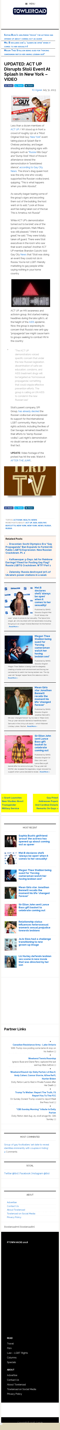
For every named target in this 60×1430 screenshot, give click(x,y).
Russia (32, 152)
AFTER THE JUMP (20, 460)
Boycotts (11, 526)
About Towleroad (16, 1210)
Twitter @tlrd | (12, 1173)
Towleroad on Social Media (21, 1213)
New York (35, 137)
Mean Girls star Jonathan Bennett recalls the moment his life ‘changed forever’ (43, 696)
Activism (17, 520)
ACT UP (15, 129)
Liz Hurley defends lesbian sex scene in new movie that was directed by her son (35, 960)
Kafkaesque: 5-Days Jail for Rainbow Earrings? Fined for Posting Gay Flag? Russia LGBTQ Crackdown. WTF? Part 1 (29, 562)
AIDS (31, 322)
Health (26, 520)
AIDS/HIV (42, 523)
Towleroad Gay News (30, 11)
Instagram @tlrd (40, 1173)
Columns (12, 1357)
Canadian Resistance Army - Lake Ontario (34, 1045)
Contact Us (13, 1206)
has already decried (28, 411)
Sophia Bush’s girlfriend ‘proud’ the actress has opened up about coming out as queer (34, 840)
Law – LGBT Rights (17, 1353)
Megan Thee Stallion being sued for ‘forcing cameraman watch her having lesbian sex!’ (43, 646)
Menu (32, 4)
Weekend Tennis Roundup (42, 1058)
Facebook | (26, 1173)
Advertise (12, 1202)
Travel (10, 1343)
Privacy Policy (14, 1217)
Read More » (14, 626)
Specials (11, 1362)
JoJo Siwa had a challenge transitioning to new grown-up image (35, 941)
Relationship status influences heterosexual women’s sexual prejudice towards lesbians (34, 926)
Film (9, 1348)
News (23, 254)
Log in (40, 1422)
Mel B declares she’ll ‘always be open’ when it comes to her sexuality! (43, 596)
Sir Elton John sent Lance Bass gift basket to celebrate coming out (43, 743)
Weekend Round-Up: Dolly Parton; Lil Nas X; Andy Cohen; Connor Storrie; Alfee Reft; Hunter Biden (33, 1075)
